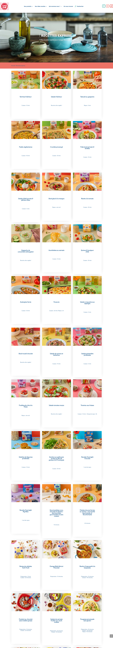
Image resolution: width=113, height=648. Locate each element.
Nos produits (27, 6)
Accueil (13, 65)
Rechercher (80, 6)
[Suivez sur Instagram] (107, 6)
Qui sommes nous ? (54, 6)
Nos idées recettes (40, 6)
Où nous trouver (68, 6)
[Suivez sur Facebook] (103, 6)
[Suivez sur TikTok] (111, 6)
